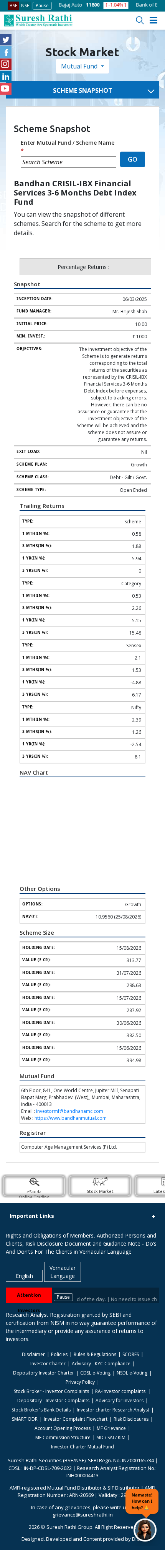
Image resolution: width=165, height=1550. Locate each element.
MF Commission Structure (63, 1437)
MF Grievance (111, 1428)
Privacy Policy (80, 1382)
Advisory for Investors (120, 1400)
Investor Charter (48, 1363)
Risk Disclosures (131, 1419)
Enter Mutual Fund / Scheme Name (67, 146)
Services (149, 198)
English (24, 1275)
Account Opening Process (63, 1428)
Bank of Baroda (130, 4)
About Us (150, 257)
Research (150, 213)
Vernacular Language (63, 1271)
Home (146, 66)
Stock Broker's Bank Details (41, 1409)
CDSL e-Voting (95, 1373)
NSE (25, 5)
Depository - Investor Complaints (53, 1400)
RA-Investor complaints (121, 1391)
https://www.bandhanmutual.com (71, 1118)
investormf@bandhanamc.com (69, 1111)
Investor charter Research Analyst (113, 1409)
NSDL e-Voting (132, 1373)
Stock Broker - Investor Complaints (51, 1391)
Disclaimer (33, 1354)
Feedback (150, 227)
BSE (13, 5)
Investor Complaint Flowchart (75, 1419)
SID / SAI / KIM (111, 1437)
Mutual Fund (80, 66)
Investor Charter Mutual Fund (82, 1446)
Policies (59, 1354)
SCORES (130, 1354)
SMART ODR (25, 1419)
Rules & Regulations (95, 1354)
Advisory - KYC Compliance (101, 1363)
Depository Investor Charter (43, 1373)
